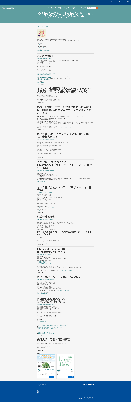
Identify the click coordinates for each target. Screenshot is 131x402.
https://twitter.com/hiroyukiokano (43, 50)
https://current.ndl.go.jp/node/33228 (44, 77)
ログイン (110, 2)
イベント (68, 7)
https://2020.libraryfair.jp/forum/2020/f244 (45, 115)
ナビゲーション (53, 7)
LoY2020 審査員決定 (41, 262)
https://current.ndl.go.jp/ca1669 (66, 270)
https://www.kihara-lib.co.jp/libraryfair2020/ (45, 207)
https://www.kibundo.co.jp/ (42, 243)
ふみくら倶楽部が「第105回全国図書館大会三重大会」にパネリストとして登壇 (52, 325)
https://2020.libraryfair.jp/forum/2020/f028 (45, 279)
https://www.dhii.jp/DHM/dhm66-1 (43, 79)
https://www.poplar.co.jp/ (42, 154)
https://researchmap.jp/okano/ (43, 44)
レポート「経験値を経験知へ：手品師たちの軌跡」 (47, 328)
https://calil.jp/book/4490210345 (64, 316)
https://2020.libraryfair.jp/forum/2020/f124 (45, 236)
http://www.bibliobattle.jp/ (42, 293)
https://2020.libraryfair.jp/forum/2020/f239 (45, 170)
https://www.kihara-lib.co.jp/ (42, 210)
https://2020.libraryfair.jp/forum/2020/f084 (45, 93)
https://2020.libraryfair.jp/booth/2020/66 (45, 192)
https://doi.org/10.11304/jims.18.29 (64, 127)
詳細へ (51, 376)
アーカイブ (39, 394)
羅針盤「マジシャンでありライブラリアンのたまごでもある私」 (50, 327)
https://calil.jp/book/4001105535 (63, 290)
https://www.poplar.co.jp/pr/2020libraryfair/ (45, 156)
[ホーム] (9, 8)
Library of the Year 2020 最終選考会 (65, 369)
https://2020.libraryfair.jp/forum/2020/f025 (45, 254)
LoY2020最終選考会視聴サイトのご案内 (44, 263)
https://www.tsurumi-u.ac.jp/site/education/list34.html (47, 348)
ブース (61, 7)
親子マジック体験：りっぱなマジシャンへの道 (46, 333)
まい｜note (40, 326)
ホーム (39, 26)
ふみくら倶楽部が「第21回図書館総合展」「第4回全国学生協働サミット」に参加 (53, 324)
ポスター (75, 7)
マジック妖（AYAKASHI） (43, 329)
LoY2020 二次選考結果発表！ (42, 261)
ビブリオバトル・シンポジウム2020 (46, 369)
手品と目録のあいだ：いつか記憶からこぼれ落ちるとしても (49, 322)
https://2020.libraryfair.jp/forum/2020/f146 (45, 304)
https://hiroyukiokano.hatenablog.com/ (44, 47)
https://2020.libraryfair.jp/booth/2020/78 (45, 219)
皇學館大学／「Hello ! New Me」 (44, 332)
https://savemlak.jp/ (41, 181)
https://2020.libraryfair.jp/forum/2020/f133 (45, 139)
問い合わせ (83, 7)
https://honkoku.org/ (41, 82)
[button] (41, 33)
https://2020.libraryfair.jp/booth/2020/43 (45, 58)
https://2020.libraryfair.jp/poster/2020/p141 (45, 341)
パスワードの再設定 (125, 2)
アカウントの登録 (117, 2)
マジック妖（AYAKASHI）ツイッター (45, 331)
